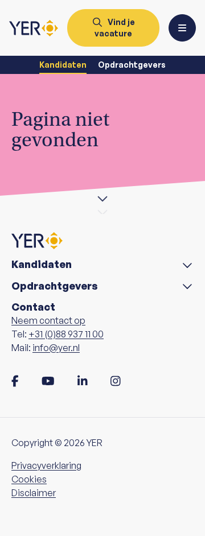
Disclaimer (33, 492)
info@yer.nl (56, 347)
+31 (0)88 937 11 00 (66, 334)
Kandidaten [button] (41, 264)
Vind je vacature (115, 27)
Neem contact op (48, 320)
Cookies (29, 479)
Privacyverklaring (46, 465)
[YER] (33, 27)
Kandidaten (63, 64)
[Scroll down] (102, 198)
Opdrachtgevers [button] (54, 286)
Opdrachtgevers (132, 64)
